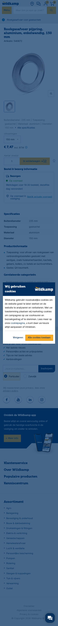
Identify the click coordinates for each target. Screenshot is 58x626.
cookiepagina (18, 322)
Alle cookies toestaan (39, 337)
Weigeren (18, 337)
